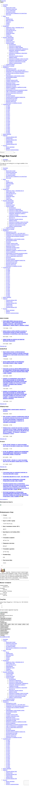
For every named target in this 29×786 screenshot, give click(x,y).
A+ (3, 616)
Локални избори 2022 (11, 140)
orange (19, 624)
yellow (23, 624)
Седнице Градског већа (12, 80)
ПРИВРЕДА (6, 26)
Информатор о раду (11, 68)
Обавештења (9, 19)
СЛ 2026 (8, 132)
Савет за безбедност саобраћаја (14, 91)
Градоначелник (10, 39)
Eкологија (8, 94)
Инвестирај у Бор (10, 29)
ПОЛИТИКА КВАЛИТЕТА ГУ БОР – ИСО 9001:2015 (16, 476)
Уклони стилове (4, 633)
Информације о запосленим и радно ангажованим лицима (15, 76)
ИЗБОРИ (5, 135)
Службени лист (7, 104)
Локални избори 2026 (11, 137)
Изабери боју (3, 622)
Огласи (8, 24)
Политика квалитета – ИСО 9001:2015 (15, 70)
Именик (8, 148)
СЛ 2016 (8, 118)
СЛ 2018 (8, 121)
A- (1, 616)
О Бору (5, 6)
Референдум (9, 141)
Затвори (2, 614)
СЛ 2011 (8, 111)
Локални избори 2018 (11, 144)
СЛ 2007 (8, 105)
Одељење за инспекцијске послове (18, 60)
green (9, 624)
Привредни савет (10, 33)
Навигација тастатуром (6, 618)
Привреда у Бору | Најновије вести (15, 27)
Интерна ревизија (10, 95)
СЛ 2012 (8, 113)
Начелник (8, 78)
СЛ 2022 (8, 127)
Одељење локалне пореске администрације (16, 56)
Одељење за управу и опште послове (18, 58)
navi (27, 624)
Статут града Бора (10, 10)
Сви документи (4, 499)
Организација (12, 44)
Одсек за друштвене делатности (14, 93)
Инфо (4, 16)
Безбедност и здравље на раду (14, 103)
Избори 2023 (9, 138)
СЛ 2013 (8, 114)
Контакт (5, 145)
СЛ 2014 (8, 115)
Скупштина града (10, 41)
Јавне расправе (10, 20)
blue (13, 624)
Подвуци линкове (4, 625)
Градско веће (9, 40)
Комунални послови (11, 85)
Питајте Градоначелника (12, 149)
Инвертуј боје (4, 630)
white (5, 624)
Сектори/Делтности (11, 30)
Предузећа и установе (8, 66)
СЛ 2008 (8, 107)
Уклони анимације (5, 632)
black (2, 624)
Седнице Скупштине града (12, 81)
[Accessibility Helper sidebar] (4, 612)
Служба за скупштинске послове (17, 61)
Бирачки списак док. (11, 101)
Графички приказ (10, 64)
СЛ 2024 (8, 130)
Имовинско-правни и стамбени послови (16, 87)
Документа (6, 67)
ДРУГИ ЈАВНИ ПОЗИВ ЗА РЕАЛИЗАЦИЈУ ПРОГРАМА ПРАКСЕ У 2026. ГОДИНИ (13, 362)
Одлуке (8, 23)
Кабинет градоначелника (15, 63)
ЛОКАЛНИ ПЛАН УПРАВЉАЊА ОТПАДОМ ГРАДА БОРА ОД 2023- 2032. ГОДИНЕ (14, 480)
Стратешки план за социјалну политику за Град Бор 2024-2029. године (15, 473)
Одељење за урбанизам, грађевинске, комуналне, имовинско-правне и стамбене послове (18, 50)
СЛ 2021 (8, 125)
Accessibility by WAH (5, 636)
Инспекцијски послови (11, 98)
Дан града (8, 14)
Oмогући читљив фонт (6, 619)
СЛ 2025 (8, 131)
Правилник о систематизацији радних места (17, 71)
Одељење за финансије (15, 46)
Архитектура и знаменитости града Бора (16, 13)
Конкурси (8, 22)
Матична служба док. (11, 100)
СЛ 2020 (8, 124)
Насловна (5, 4)
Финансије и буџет (10, 83)
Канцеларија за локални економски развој (16, 90)
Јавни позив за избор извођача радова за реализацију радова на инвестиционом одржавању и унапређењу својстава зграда (15, 332)
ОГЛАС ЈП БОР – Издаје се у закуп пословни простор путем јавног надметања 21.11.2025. (15, 460)
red (16, 624)
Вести (7, 17)
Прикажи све (3, 346)
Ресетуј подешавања (5, 629)
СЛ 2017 (8, 120)
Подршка (8, 34)
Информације (9, 31)
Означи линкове (4, 627)
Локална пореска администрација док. (15, 97)
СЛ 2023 (8, 128)
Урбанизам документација (12, 84)
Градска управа (10, 43)
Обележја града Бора (11, 9)
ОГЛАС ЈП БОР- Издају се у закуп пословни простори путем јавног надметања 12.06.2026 (16, 445)
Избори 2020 (9, 142)
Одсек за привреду (10, 88)
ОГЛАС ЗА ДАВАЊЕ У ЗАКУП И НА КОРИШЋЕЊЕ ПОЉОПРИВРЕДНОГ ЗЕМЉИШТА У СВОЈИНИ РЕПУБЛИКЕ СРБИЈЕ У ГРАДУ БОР (15, 453)
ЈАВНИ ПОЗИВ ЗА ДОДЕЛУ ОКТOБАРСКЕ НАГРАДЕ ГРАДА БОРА (13, 340)
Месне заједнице (10, 147)
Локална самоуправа (8, 37)
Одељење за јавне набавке (16, 47)
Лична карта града (10, 7)
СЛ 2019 (8, 122)
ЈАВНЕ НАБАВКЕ (7, 134)
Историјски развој (10, 12)
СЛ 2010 (8, 110)
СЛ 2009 (8, 108)
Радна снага (9, 36)
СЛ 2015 (8, 117)
